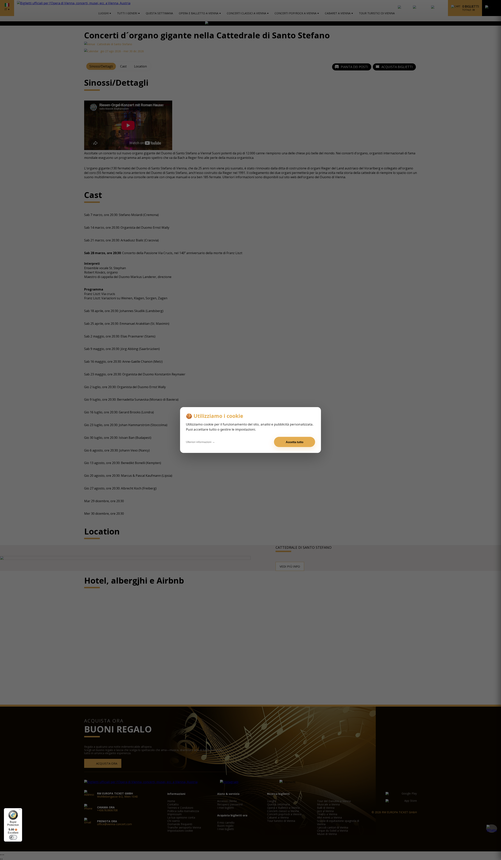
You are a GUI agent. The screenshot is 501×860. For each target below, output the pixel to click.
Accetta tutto (294, 442)
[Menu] (19, 810)
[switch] (13, 837)
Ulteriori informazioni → (200, 442)
